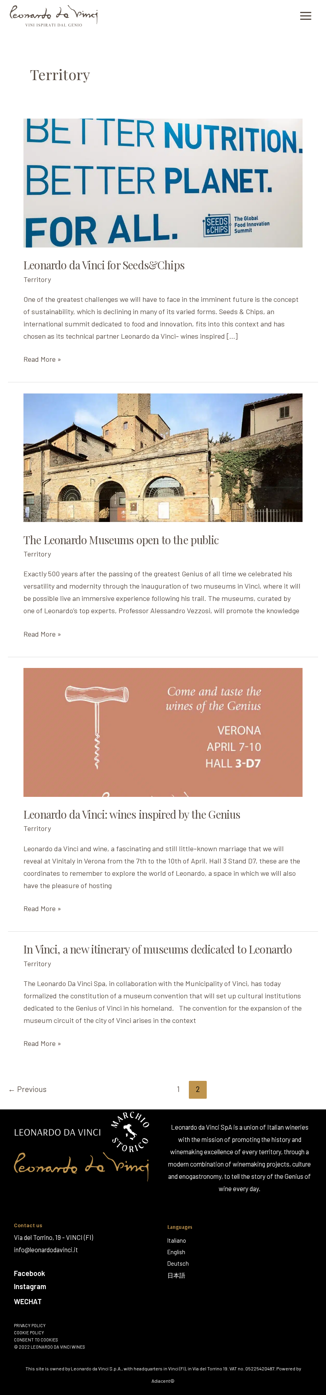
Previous (27, 1089)
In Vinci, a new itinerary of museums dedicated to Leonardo (157, 949)
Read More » (42, 358)
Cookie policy (29, 1332)
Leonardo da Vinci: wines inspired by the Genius (131, 814)
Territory (37, 279)
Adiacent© (163, 1380)
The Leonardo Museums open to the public (121, 539)
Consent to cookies (36, 1339)
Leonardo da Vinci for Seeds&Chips (103, 264)
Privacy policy (30, 1325)
